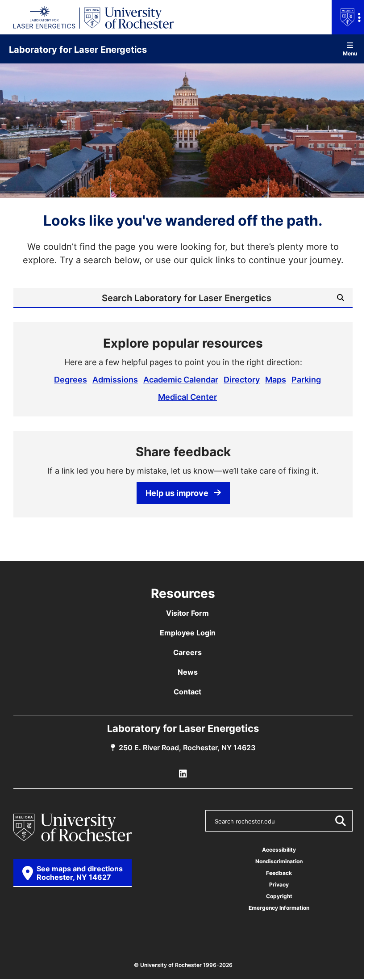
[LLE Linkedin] (183, 774)
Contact (187, 692)
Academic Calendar (180, 379)
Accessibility (279, 849)
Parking (306, 379)
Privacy (279, 884)
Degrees (70, 379)
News (188, 672)
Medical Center (187, 397)
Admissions (115, 379)
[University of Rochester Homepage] (72, 828)
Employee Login (188, 633)
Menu (350, 53)
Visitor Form (187, 613)
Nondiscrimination (279, 861)
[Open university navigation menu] (349, 17)
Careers (187, 652)
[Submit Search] (340, 821)
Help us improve (177, 493)
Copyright (279, 896)
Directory (242, 379)
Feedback (279, 873)
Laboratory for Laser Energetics (78, 49)
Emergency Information (279, 908)
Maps (275, 379)
